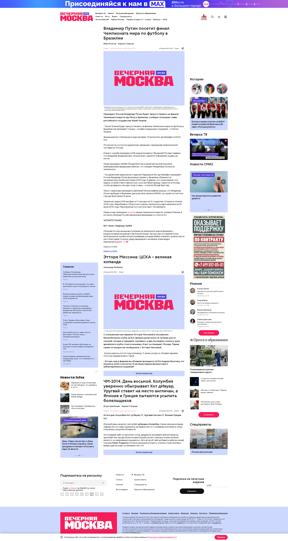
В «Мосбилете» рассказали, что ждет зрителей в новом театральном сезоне (79, 285)
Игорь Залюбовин (112, 406)
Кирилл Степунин (126, 44)
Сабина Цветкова (204, 319)
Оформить (191, 491)
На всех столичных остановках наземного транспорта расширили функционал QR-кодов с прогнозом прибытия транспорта (77, 309)
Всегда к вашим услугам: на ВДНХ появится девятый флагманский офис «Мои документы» (78, 296)
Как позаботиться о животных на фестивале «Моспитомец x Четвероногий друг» (76, 334)
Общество (67, 364)
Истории (196, 79)
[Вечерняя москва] (88, 523)
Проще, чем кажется (203, 175)
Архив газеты (140, 480)
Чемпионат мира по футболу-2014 (122, 48)
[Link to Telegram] (87, 494)
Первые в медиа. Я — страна (138, 19)
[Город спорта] (203, 16)
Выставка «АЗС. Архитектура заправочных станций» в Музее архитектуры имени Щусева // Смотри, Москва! (209, 89)
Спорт (176, 48)
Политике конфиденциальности (162, 537)
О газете (126, 513)
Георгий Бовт (202, 300)
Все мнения (209, 333)
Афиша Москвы (117, 19)
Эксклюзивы (199, 100)
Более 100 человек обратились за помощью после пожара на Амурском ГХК (78, 346)
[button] (65, 427)
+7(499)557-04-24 (157, 523)
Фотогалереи (122, 490)
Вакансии (185, 513)
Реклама (134, 513)
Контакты (203, 513)
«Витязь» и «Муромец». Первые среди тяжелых (214, 391)
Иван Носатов (110, 44)
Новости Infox (72, 377)
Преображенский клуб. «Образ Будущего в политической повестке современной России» (209, 149)
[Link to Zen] (77, 494)
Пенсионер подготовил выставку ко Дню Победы (211, 403)
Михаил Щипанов (204, 310)
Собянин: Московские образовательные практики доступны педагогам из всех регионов (78, 274)
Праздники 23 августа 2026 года (79, 427)
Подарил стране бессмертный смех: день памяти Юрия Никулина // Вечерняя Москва (222, 89)
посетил (132, 212)
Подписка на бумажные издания (153, 513)
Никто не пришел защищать (208, 303)
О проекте (209, 415)
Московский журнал (125, 13)
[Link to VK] (67, 494)
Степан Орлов (203, 289)
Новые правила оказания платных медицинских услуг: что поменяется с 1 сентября (79, 358)
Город (65, 279)
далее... (119, 241)
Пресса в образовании (146, 13)
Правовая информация (218, 513)
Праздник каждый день (74, 420)
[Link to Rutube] (97, 494)
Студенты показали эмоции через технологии (212, 379)
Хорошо (221, 537)
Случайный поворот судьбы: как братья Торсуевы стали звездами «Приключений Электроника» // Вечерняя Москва (197, 89)
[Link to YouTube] (82, 494)
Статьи (119, 480)
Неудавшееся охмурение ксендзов (211, 313)
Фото (107, 16)
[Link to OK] (72, 494)
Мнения (196, 283)
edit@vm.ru (181, 523)
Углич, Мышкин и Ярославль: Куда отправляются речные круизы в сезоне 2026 (79, 322)
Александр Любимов (113, 267)
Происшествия (68, 352)
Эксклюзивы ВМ (102, 19)
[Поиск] (212, 17)
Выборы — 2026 (160, 19)
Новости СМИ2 (110, 251)
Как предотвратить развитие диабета (209, 181)
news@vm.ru (216, 523)
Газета (111, 13)
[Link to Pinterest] (102, 494)
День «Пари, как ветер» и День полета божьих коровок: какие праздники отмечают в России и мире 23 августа (78, 445)
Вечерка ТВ (100, 13)
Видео (114, 16)
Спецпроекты (126, 16)
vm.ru (166, 521)
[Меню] (225, 17)
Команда (194, 513)
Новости (99, 16)
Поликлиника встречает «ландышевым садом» (202, 370)
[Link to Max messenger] (62, 494)
